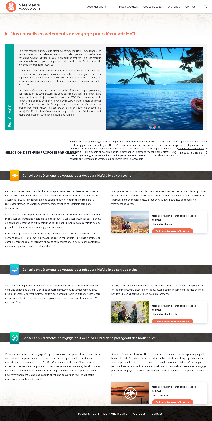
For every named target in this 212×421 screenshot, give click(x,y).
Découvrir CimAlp (191, 152)
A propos (174, 6)
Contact (190, 6)
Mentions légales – (116, 413)
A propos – (140, 413)
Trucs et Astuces (127, 6)
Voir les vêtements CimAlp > (172, 231)
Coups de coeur (153, 6)
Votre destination (97, 6)
